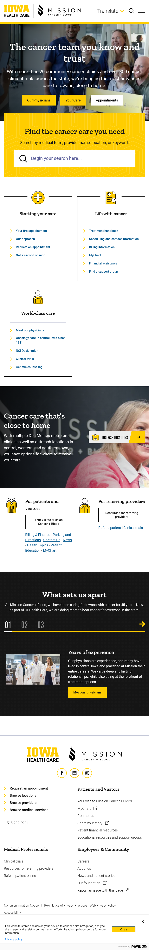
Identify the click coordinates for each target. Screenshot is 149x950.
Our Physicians (38, 100)
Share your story (90, 823)
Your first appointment (31, 231)
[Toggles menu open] (141, 11)
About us (84, 868)
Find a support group (103, 271)
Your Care (73, 100)
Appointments (107, 100)
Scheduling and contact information (114, 239)
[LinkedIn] (74, 773)
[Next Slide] (142, 624)
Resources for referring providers (121, 515)
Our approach (25, 239)
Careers (83, 861)
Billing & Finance (37, 535)
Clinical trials (25, 359)
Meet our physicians (30, 330)
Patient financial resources (97, 830)
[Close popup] (142, 921)
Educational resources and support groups (109, 837)
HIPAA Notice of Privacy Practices (64, 905)
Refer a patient (109, 528)
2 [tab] (26, 624)
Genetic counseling (29, 367)
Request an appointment (33, 247)
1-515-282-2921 (16, 823)
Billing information (102, 247)
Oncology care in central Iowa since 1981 (40, 340)
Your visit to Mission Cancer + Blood (49, 522)
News (67, 540)
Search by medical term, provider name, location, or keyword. (74, 142)
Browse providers (23, 803)
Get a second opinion (30, 255)
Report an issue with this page (100, 890)
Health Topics (37, 545)
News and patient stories (96, 876)
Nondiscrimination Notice (21, 905)
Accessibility (12, 912)
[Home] (42, 11)
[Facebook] (62, 773)
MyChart (95, 255)
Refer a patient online (20, 876)
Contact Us (51, 540)
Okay (123, 929)
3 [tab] (42, 624)
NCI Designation (27, 351)
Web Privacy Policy (103, 905)
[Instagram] (87, 773)
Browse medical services (29, 810)
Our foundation (89, 883)
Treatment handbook (103, 231)
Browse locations (23, 795)
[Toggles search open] (133, 11)
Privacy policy (14, 939)
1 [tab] (9, 624)
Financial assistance (103, 263)
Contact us (85, 816)
